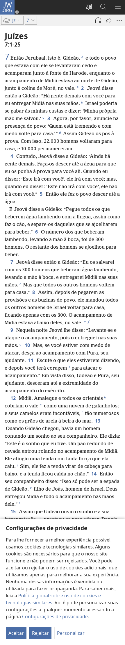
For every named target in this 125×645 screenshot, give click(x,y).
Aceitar (16, 633)
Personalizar (71, 633)
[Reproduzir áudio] (98, 20)
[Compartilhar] (108, 20)
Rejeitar (40, 633)
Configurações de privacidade (55, 616)
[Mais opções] (119, 20)
